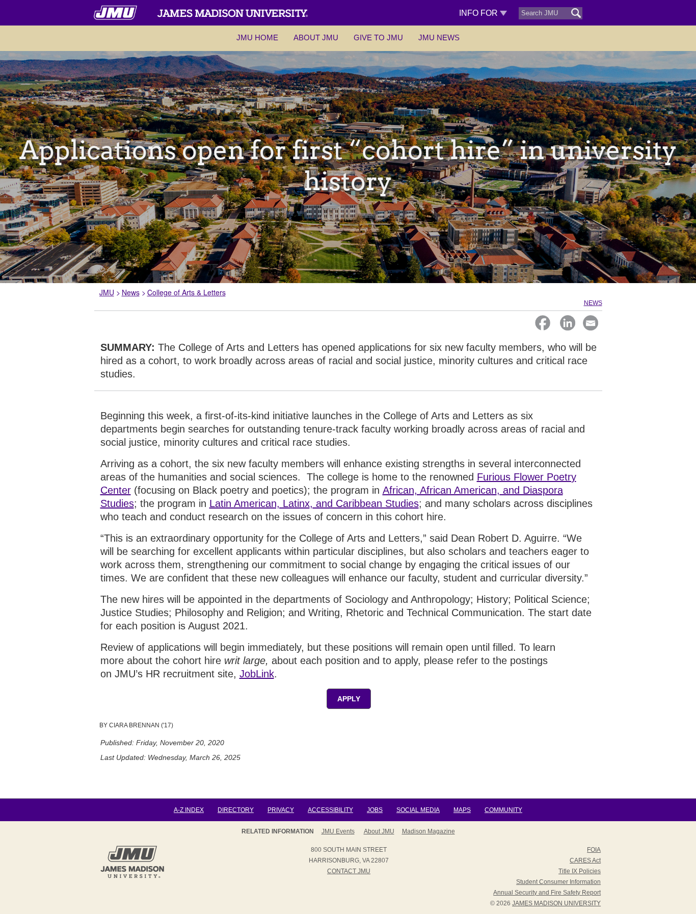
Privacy (280, 810)
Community (503, 810)
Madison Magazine (428, 831)
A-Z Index (189, 810)
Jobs (375, 810)
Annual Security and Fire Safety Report (547, 892)
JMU (106, 292)
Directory (236, 810)
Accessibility (330, 810)
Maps (462, 810)
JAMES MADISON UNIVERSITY (556, 903)
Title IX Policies (579, 871)
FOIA (594, 849)
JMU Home (257, 37)
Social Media (418, 810)
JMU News (439, 37)
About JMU (315, 37)
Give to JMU (378, 37)
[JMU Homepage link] (132, 876)
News (131, 292)
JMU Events (338, 831)
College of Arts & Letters (186, 292)
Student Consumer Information (558, 881)
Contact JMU (348, 871)
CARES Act (585, 860)
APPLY (348, 699)
